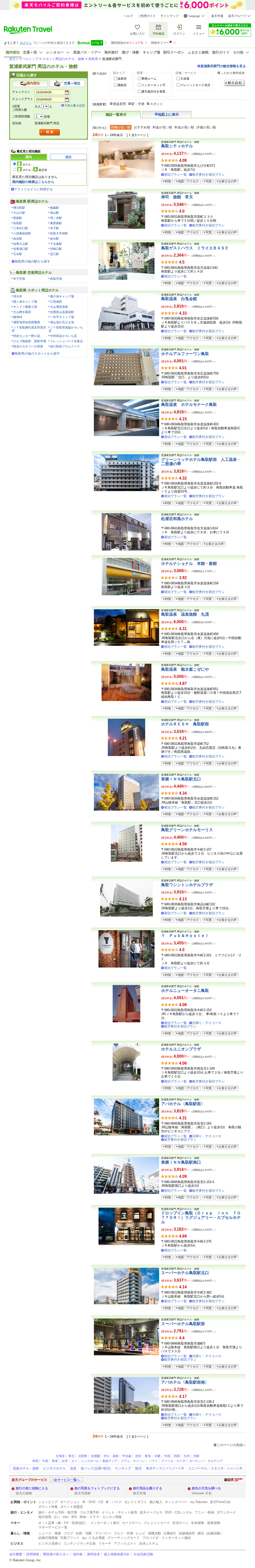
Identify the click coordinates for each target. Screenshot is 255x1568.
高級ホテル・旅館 (26, 1468)
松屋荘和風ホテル (177, 519)
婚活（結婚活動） (210, 1533)
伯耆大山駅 (20, 244)
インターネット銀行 (105, 1523)
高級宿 (122, 85)
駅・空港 (137, 104)
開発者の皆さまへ (56, 1554)
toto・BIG (70, 1517)
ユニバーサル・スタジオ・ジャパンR (215, 1468)
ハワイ (153, 1461)
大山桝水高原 (22, 312)
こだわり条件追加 (233, 73)
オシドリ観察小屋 (25, 307)
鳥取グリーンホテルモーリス (187, 830)
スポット (156, 104)
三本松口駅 (20, 228)
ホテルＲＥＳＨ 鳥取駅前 (185, 724)
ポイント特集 (48, 1507)
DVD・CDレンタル (178, 1512)
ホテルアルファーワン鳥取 (185, 354)
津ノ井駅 (56, 218)
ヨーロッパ (196, 1461)
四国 (177, 1456)
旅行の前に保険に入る (32, 1488)
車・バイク (114, 1502)
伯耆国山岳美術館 (62, 312)
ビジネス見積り (49, 1543)
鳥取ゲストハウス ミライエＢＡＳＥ (195, 248)
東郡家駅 (56, 223)
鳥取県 (93, 59)
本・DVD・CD (92, 1502)
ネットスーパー (176, 1502)
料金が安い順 (162, 127)
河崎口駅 (56, 249)
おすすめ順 (142, 127)
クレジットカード (157, 1523)
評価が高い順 (206, 127)
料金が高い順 (184, 127)
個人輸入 (155, 1502)
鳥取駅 (17, 223)
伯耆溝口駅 (20, 249)
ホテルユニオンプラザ (181, 1049)
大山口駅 (19, 213)
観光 (138, 1468)
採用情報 (32, 1554)
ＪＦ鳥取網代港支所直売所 (29, 329)
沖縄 (196, 1456)
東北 (71, 1456)
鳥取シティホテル (177, 146)
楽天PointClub (220, 1502)
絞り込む (234, 83)
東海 (148, 1456)
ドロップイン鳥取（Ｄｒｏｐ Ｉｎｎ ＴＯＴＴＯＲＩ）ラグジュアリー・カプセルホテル (201, 1217)
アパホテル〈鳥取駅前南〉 (185, 1382)
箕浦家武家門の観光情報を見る (223, 66)
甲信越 (126, 1456)
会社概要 (15, 1554)
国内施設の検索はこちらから (33, 182)
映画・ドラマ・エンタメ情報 (101, 1517)
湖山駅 (54, 213)
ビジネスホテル (54, 1468)
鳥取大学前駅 (59, 233)
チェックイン (21, 92)
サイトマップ (170, 16)
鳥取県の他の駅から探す (32, 261)
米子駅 (54, 228)
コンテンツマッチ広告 (80, 1543)
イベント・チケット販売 (119, 1512)
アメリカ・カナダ (173, 1461)
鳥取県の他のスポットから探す (37, 353)
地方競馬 (44, 1517)
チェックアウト (22, 99)
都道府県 (119, 104)
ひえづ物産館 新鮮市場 (29, 341)
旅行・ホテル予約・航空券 (57, 1512)
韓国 (35, 1461)
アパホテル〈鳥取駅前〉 (183, 1104)
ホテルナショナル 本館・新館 (189, 563)
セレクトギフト (135, 1502)
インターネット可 (153, 85)
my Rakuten (198, 1502)
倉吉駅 (54, 238)
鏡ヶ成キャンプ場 (25, 301)
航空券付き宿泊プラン (208, 174)
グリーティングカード (123, 1538)
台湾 (64, 1461)
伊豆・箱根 (111, 1456)
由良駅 (17, 238)
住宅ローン (180, 1523)
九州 (187, 1456)
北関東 (82, 1456)
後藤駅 (54, 208)
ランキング (123, 1468)
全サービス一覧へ (67, 1480)
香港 (55, 1461)
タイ (74, 1461)
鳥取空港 (56, 278)
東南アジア (109, 1461)
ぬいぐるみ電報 (93, 1538)
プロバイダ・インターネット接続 (166, 1538)
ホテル (27, 164)
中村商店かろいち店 (63, 336)
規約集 (78, 1554)
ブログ (68, 1533)
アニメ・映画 (204, 1512)
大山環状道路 (59, 307)
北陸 (138, 1456)
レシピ (140, 1533)
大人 (38, 106)
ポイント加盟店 (71, 1507)
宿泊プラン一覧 (175, 174)
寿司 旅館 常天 (177, 197)
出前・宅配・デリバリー (93, 1533)
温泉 (73, 1468)
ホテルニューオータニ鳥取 (185, 990)
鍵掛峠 (17, 317)
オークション (70, 1502)
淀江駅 (54, 254)
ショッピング (48, 1502)
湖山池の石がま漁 (62, 322)
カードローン (131, 1523)
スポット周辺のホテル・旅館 (63, 59)
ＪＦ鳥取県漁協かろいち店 (66, 329)
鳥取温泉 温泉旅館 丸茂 (185, 614)
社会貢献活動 (143, 1554)
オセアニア (215, 1461)
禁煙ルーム (148, 78)
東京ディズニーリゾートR (165, 1468)
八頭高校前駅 (22, 233)
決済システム (148, 1543)
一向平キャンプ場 (62, 317)
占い (57, 1517)
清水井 (17, 296)
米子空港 (19, 278)
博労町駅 (19, 208)
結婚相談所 (187, 1533)
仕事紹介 (169, 1533)
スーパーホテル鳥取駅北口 (185, 1273)
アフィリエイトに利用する (33, 189)
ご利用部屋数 (21, 116)
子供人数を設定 (74, 105)
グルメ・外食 (123, 1533)
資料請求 (93, 1554)
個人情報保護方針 (117, 1554)
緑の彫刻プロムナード (65, 346)
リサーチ (104, 1543)
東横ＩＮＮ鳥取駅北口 (181, 779)
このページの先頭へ (231, 1445)
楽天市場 (217, 16)
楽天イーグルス (151, 1512)
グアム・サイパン (133, 1461)
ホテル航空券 (35, 169)
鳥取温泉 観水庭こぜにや (185, 669)
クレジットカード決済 (195, 85)
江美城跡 (56, 301)
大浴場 (184, 78)
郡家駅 (17, 218)
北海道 (60, 1456)
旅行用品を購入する (147, 1488)
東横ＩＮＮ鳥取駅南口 (181, 1162)
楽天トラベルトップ (23, 59)
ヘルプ (128, 16)
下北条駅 (56, 244)
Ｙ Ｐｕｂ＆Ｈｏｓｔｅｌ (185, 935)
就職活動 (154, 1533)
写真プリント (70, 1538)
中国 (167, 1456)
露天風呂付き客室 (153, 91)
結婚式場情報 (48, 1538)
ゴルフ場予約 (89, 1512)
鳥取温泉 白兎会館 (179, 299)
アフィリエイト (125, 1543)
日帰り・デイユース (206, 1023)
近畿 (157, 1456)
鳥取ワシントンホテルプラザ (187, 885)
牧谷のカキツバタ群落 (28, 346)
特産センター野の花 (26, 336)
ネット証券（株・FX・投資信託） (63, 1523)
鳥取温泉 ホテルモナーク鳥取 (189, 404)
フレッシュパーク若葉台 (66, 341)
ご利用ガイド (147, 16)
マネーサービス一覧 (52, 1527)
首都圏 (95, 1456)
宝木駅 (17, 254)
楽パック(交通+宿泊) (96, 1468)
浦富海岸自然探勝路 (26, 322)
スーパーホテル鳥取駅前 (183, 1324)
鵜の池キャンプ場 (62, 296)
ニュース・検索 (49, 1533)
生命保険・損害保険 (205, 1523)
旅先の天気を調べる (206, 1488)
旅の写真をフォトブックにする (97, 1488)
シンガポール (90, 1461)
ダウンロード (226, 1512)
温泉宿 (122, 78)
